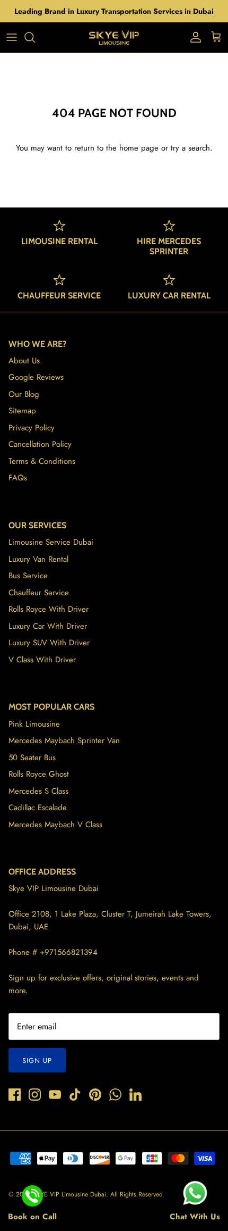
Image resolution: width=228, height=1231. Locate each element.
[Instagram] (35, 1094)
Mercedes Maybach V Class (55, 824)
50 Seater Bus (32, 757)
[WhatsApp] (115, 1094)
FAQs (17, 478)
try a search (190, 148)
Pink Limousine (34, 724)
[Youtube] (55, 1094)
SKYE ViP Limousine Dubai (69, 1194)
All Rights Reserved (136, 1194)
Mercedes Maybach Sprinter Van (64, 740)
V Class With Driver (42, 660)
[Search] (35, 37)
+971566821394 (69, 952)
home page (139, 148)
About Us (24, 361)
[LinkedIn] (135, 1094)
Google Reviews (36, 377)
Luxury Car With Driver (47, 626)
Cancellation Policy (40, 444)
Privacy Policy (31, 428)
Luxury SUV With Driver (49, 642)
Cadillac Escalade (37, 807)
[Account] (193, 37)
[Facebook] (14, 1094)
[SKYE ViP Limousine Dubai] (114, 37)
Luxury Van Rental (38, 559)
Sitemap (22, 411)
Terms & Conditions (41, 461)
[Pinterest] (95, 1094)
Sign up (37, 1060)
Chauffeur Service (38, 592)
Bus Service (28, 575)
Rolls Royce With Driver (48, 609)
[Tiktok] (75, 1094)
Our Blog (23, 394)
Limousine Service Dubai (50, 542)
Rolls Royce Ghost (38, 774)
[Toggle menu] (11, 37)
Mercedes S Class (38, 791)
